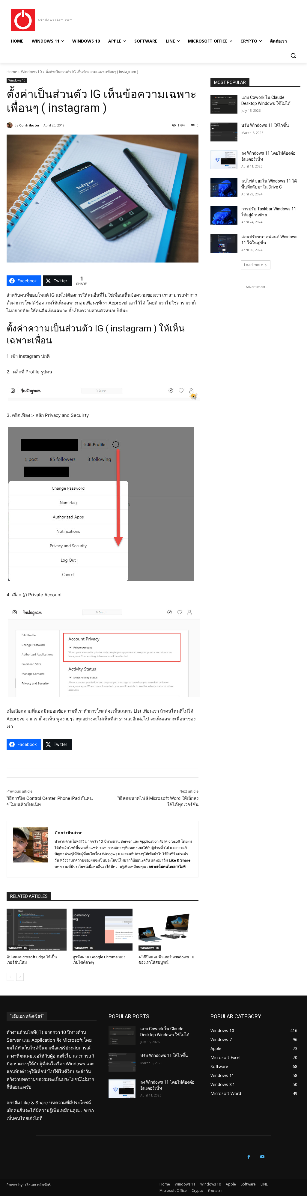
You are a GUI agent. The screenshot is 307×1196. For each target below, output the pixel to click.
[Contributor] (10, 125)
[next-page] (20, 977)
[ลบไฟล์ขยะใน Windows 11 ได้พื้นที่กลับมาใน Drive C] (223, 187)
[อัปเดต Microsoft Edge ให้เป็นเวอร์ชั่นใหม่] (37, 930)
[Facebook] (248, 1157)
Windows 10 (31, 71)
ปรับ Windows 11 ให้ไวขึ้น (265, 125)
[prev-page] (10, 977)
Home (12, 71)
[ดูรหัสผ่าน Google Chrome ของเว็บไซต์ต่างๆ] (103, 930)
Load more (253, 264)
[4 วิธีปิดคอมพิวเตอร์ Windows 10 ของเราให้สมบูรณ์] (168, 930)
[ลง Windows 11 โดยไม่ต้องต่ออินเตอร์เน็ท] (223, 159)
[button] (293, 55)
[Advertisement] (255, 327)
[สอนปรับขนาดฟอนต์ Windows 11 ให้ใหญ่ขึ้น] (223, 243)
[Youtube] (262, 1157)
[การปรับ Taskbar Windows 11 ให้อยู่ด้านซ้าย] (223, 215)
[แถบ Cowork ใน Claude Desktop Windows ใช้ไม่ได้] (223, 104)
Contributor (29, 125)
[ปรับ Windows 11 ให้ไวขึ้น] (223, 132)
